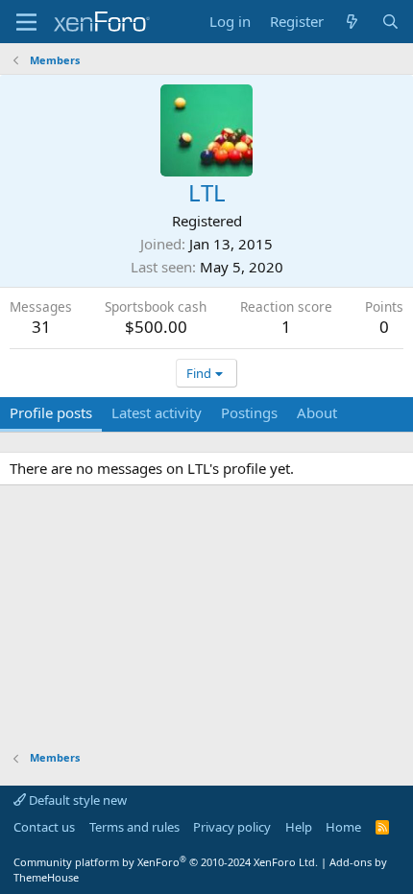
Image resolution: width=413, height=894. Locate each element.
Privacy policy (232, 826)
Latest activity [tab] (156, 412)
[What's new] (352, 21)
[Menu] (26, 22)
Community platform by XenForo (165, 862)
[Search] (390, 21)
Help (298, 826)
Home (343, 826)
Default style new (76, 800)
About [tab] (317, 412)
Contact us (44, 826)
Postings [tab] (249, 412)
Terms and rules (134, 826)
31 (41, 327)
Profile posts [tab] (51, 412)
